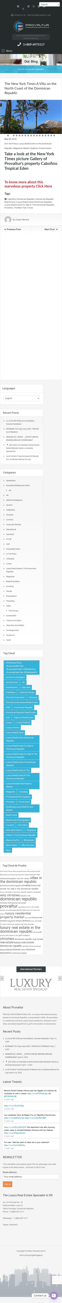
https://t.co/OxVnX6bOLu (14, 1145)
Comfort (9, 520)
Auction (9, 505)
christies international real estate (22, 702)
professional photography (18, 797)
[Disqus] (31, 269)
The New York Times (23, 208)
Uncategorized (12, 630)
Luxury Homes (12, 727)
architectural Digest (15, 677)
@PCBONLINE (10, 1096)
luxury (9, 722)
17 (54, 135)
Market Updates (30, 148)
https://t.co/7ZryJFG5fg (14, 1105)
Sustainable (11, 616)
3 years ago (9, 1099)
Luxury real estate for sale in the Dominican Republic (29, 205)
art (23, 682)
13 (42, 135)
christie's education (15, 697)
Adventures (11, 480)
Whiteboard (29, 840)
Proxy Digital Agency (34, 1255)
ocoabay (23, 792)
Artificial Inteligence (14, 500)
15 (48, 135)
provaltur (8, 208)
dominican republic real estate (21, 712)
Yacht (8, 640)
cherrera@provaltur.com (39, 15)
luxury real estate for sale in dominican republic (19, 747)
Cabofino (11, 199)
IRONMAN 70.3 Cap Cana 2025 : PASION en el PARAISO (27, 1046)
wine (8, 850)
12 (40, 135)
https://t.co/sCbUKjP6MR (35, 1117)
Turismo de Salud (13, 620)
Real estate (11, 815)
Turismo (10, 825)
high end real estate (23, 717)
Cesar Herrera (22, 219)
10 (34, 135)
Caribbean (11, 692)
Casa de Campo (27, 692)
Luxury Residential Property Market (19, 785)
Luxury (9, 564)
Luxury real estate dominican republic (34, 202)
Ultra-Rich (22, 825)
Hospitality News (13, 549)
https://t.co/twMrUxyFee (14, 1117)
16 (51, 135)
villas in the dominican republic (21, 835)
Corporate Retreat (13, 524)
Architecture (12, 682)
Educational (11, 529)
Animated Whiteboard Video (18, 485)
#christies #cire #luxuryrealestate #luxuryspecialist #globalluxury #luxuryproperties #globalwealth (21, 667)
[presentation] (2, 978)
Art (10, 490)
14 (45, 135)
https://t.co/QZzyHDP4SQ (15, 1127)
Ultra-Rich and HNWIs (15, 625)
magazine (10, 792)
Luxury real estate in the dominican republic (18, 777)
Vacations (10, 635)
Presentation (45, 148)
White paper (11, 845)
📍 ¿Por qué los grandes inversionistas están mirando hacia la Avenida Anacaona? (22, 448)
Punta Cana (24, 802)
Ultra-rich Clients (14, 830)
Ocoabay (10, 586)
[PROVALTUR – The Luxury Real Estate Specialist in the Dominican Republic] (31, 26)
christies (33, 697)
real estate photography (17, 820)
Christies (9, 515)
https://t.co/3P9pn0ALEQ (14, 1132)
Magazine (17, 148)
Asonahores (11, 687)
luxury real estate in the (18, 770)
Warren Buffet (12, 840)
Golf (8, 544)
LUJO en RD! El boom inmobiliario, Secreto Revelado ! (27, 1038)
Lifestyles (10, 559)
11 (37, 135)
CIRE (8, 707)
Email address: (10, 1172)
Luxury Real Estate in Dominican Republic (21, 763)
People (9, 591)
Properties (10, 601)
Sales (8, 606)
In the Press (12, 143)
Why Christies (28, 845)
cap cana (26, 687)
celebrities (10, 510)
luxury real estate (15, 732)
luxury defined (23, 722)
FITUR (8, 539)
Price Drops (13, 611)
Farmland (10, 534)
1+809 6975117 (34, 44)
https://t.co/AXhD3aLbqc (37, 1093)
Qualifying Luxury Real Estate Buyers (19, 808)
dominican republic (26, 199)
